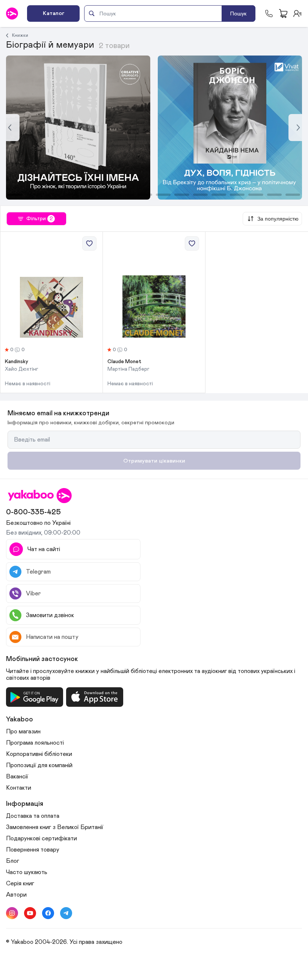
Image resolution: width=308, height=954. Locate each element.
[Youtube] (30, 913)
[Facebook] (48, 913)
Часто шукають (26, 872)
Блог (12, 861)
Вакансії (17, 777)
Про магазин (23, 732)
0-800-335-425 (33, 512)
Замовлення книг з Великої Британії (54, 827)
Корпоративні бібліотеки (39, 754)
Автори (16, 895)
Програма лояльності (35, 743)
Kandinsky (16, 361)
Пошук (238, 14)
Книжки (20, 35)
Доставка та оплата (32, 816)
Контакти (18, 788)
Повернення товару (32, 850)
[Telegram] (66, 913)
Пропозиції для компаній (39, 765)
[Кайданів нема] (78, 128)
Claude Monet (124, 361)
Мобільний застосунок (42, 659)
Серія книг (20, 883)
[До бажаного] (89, 243)
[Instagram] (12, 913)
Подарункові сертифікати (41, 838)
